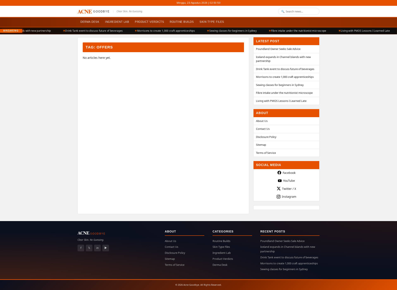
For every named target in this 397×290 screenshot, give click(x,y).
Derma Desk (89, 21)
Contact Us (263, 129)
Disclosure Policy (266, 137)
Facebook (289, 173)
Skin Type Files (212, 21)
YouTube (289, 181)
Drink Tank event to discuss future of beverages (90, 30)
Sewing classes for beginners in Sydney (229, 30)
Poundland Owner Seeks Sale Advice (278, 49)
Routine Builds (182, 21)
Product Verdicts (149, 21)
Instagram (289, 197)
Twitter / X (289, 189)
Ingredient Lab (117, 21)
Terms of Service (266, 153)
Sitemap (261, 145)
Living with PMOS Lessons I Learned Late (361, 30)
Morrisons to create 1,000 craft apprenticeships (162, 30)
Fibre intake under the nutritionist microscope (295, 30)
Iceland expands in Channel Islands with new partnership (283, 59)
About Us (262, 121)
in (97, 248)
